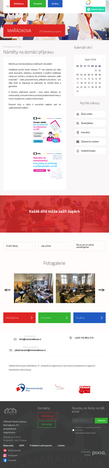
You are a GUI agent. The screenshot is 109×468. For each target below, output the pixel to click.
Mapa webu (8, 445)
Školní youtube (14, 450)
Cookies (61, 445)
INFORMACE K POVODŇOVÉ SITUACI (74, 6)
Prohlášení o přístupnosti (41, 445)
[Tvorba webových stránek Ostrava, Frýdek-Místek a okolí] (99, 453)
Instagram (12, 455)
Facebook (12, 460)
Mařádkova (19, 3)
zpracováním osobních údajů (85, 432)
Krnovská (38, 3)
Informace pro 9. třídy (12, 46)
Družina (55, 3)
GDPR (21, 445)
